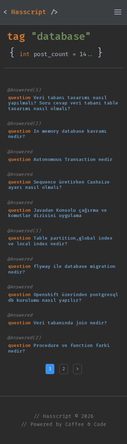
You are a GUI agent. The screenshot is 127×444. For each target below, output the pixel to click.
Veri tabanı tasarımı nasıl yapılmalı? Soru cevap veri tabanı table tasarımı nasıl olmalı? (63, 103)
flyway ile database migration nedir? (61, 269)
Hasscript (30, 12)
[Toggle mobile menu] (117, 12)
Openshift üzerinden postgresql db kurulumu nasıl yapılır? (63, 297)
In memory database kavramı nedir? (57, 134)
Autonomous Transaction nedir (73, 159)
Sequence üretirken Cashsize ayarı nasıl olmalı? (59, 185)
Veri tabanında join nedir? (70, 323)
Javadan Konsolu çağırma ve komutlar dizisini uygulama (57, 213)
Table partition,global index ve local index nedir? (60, 241)
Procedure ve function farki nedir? (59, 348)
